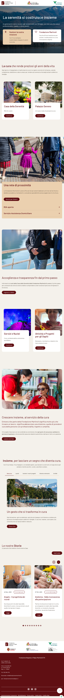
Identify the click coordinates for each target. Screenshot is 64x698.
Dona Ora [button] (12, 526)
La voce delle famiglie (51, 592)
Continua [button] (9, 116)
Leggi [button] (8, 613)
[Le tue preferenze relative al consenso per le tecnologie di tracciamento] (61, 696)
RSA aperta (9, 207)
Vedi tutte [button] (57, 553)
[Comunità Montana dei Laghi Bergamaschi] (32, 649)
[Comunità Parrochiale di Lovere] (52, 649)
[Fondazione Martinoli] (8, 3)
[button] (23, 625)
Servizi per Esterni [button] (11, 199)
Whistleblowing (22, 695)
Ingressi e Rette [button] (9, 292)
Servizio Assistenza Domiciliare (18, 213)
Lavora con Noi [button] (9, 439)
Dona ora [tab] (9, 473)
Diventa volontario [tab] (45, 473)
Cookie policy (38, 695)
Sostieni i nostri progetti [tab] (29, 473)
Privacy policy (30, 695)
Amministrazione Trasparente (9, 695)
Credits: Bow (46, 695)
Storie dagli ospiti (19, 592)
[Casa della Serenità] (33, 3)
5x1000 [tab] (55, 473)
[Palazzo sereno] (56, 3)
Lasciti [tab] (17, 473)
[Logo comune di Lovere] (11, 649)
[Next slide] (58, 562)
